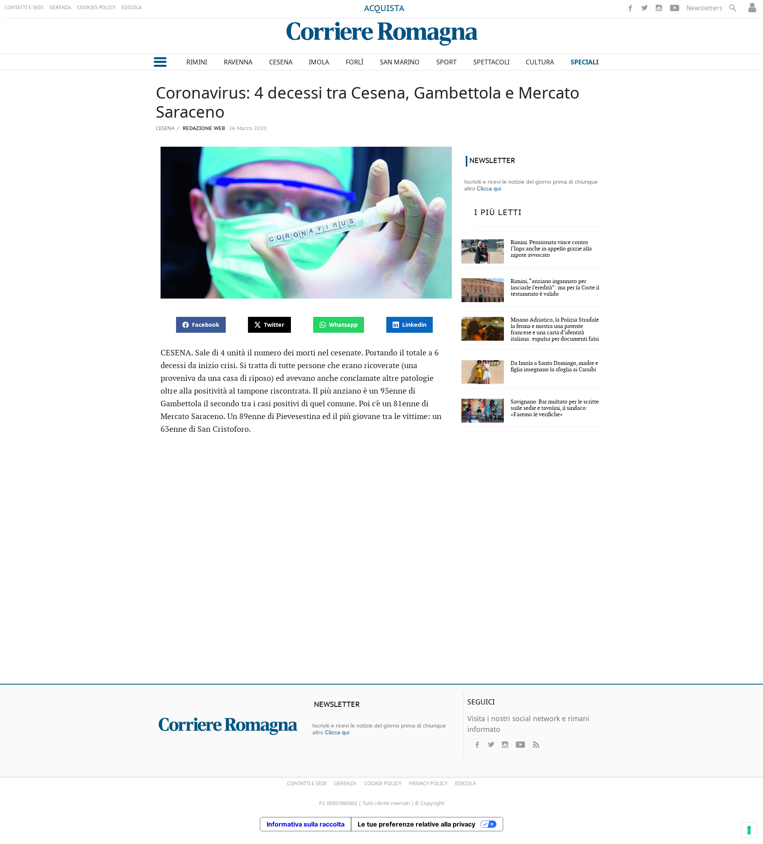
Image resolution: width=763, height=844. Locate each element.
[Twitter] (645, 8)
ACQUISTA (384, 9)
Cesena (165, 128)
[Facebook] (630, 8)
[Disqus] (381, 563)
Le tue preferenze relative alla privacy (416, 824)
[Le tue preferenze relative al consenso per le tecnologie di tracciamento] (749, 830)
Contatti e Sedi (306, 783)
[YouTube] (674, 8)
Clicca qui (489, 188)
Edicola (465, 783)
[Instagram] (659, 8)
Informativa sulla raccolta (306, 824)
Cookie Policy (382, 783)
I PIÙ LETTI (498, 212)
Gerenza (345, 783)
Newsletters (704, 8)
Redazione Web (203, 129)
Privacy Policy (428, 783)
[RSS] (536, 745)
